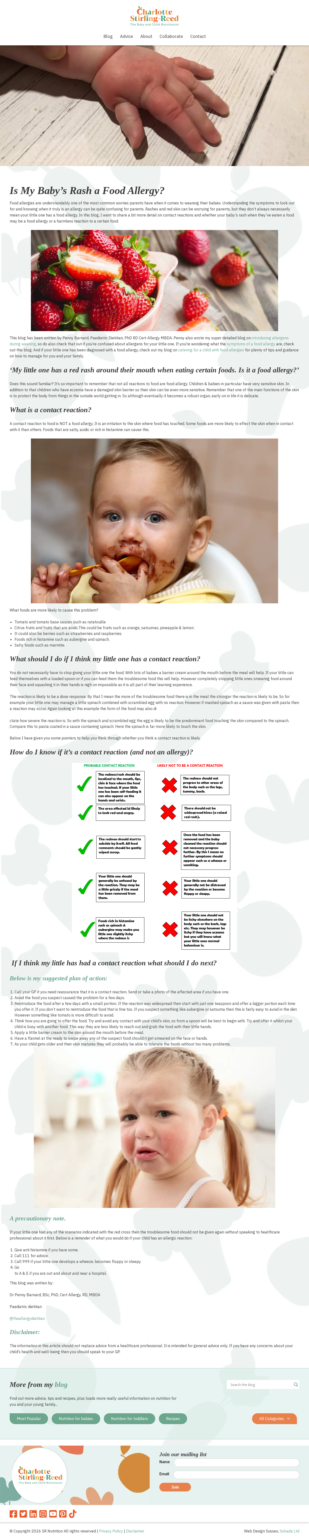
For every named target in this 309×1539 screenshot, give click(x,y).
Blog (108, 36)
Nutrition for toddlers (129, 1418)
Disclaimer (135, 1531)
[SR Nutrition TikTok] (73, 1513)
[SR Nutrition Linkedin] (33, 1513)
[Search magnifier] (296, 1384)
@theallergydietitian (27, 1318)
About (146, 36)
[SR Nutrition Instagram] (43, 1513)
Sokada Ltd (289, 1531)
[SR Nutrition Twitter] (23, 1513)
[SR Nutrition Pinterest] (63, 1513)
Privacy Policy (111, 1531)
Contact (198, 36)
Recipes (173, 1418)
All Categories (272, 1418)
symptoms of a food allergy (251, 343)
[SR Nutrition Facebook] (13, 1513)
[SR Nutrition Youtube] (53, 1513)
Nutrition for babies (76, 1418)
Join (175, 1487)
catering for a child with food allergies (211, 350)
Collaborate (171, 36)
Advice (126, 36)
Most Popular (29, 1418)
